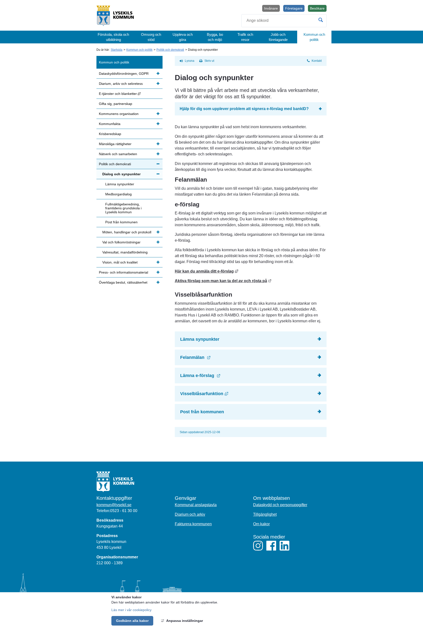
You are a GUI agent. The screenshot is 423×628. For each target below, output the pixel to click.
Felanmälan (222, 357)
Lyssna (189, 61)
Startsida (116, 49)
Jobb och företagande (278, 37)
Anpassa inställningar (184, 621)
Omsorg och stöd (151, 37)
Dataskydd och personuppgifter (280, 505)
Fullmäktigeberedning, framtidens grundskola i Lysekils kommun (123, 208)
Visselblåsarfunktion (253, 393)
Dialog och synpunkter (121, 174)
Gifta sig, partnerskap (115, 104)
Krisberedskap (110, 134)
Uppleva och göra (183, 37)
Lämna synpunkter (199, 339)
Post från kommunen (202, 411)
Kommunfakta (109, 124)
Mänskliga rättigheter (115, 144)
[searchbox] (284, 20)
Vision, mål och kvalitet (120, 262)
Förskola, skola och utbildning (113, 37)
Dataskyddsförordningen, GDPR (124, 73)
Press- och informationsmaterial (123, 272)
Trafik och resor (245, 37)
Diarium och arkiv (190, 514)
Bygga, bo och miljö (215, 37)
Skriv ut (209, 61)
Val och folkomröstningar (121, 242)
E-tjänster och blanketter (131, 93)
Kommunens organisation (119, 114)
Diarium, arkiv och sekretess (121, 84)
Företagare (294, 8)
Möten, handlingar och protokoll (126, 232)
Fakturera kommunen (193, 524)
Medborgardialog (118, 194)
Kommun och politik (314, 37)
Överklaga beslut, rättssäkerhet (123, 282)
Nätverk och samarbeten (118, 154)
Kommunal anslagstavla (196, 505)
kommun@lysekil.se (113, 505)
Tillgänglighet (265, 514)
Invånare (271, 8)
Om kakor (261, 524)
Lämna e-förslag (227, 375)
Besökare (318, 9)
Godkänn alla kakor (132, 621)
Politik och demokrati (170, 49)
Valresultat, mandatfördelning (125, 252)
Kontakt (317, 61)
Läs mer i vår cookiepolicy (131, 610)
